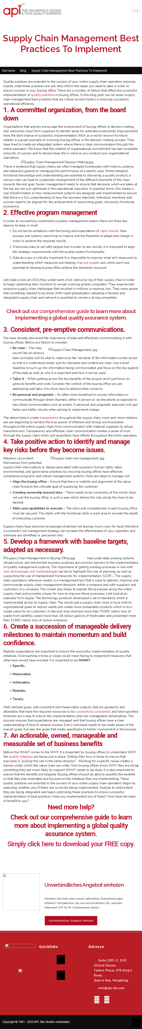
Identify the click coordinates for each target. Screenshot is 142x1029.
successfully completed (93, 711)
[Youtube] (96, 999)
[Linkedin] (107, 999)
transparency (49, 417)
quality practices (42, 95)
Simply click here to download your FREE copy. (71, 844)
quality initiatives (21, 756)
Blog (23, 70)
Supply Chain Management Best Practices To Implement (69, 70)
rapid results (109, 231)
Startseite (8, 70)
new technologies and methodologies (30, 571)
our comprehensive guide (60, 311)
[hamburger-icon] (136, 10)
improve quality (88, 262)
